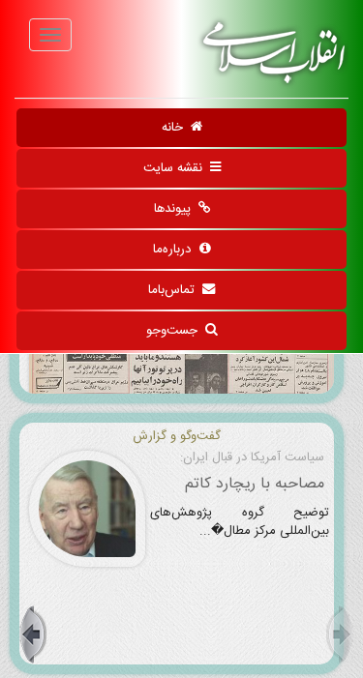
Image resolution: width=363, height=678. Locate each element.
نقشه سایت (176, 168)
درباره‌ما (176, 249)
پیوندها (176, 209)
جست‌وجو (175, 330)
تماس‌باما (175, 290)
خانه (176, 127)
